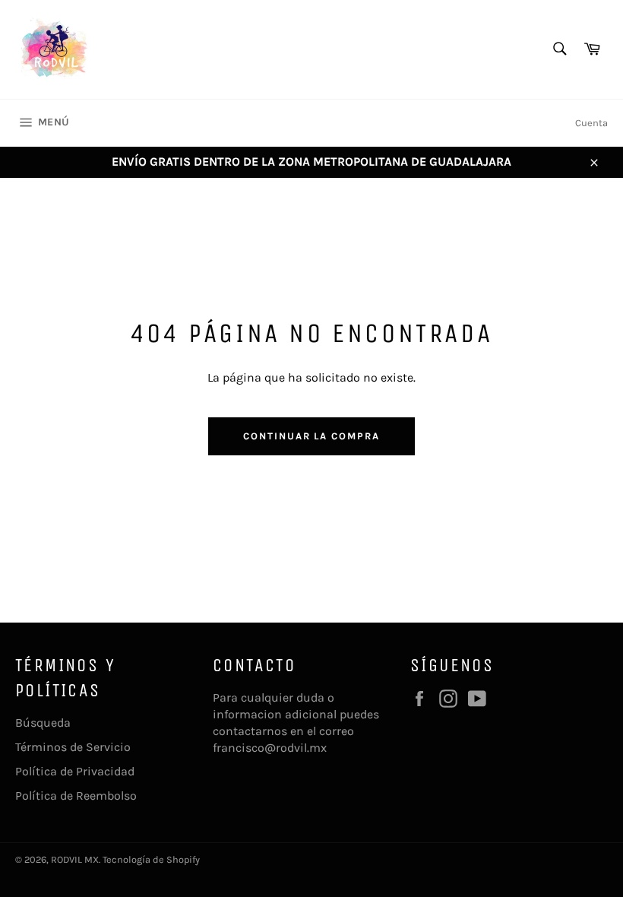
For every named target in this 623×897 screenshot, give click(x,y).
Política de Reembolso (76, 795)
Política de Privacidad (74, 771)
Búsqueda (43, 722)
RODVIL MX (75, 859)
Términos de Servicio (73, 747)
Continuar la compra (311, 436)
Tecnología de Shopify (151, 859)
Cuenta (591, 122)
